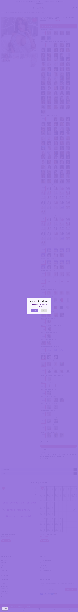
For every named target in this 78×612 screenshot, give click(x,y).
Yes (35, 310)
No (43, 310)
